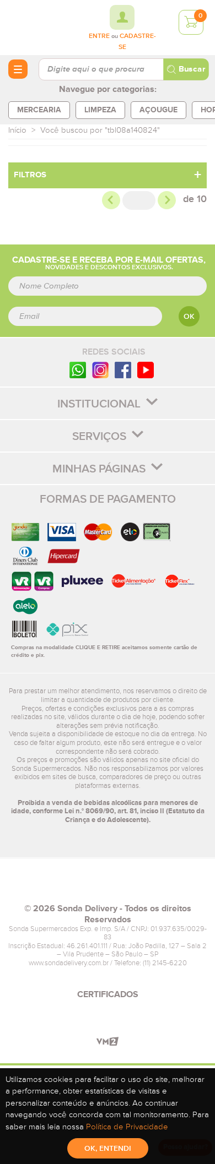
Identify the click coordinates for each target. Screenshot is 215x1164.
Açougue (158, 110)
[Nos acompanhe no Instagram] (100, 370)
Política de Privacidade (127, 1127)
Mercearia (39, 110)
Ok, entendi (107, 1149)
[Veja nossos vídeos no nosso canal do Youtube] (145, 370)
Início (17, 130)
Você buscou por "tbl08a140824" (100, 130)
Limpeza (100, 110)
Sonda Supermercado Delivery (38, 27)
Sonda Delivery (107, 885)
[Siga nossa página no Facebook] (123, 370)
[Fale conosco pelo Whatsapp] (77, 370)
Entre (99, 36)
